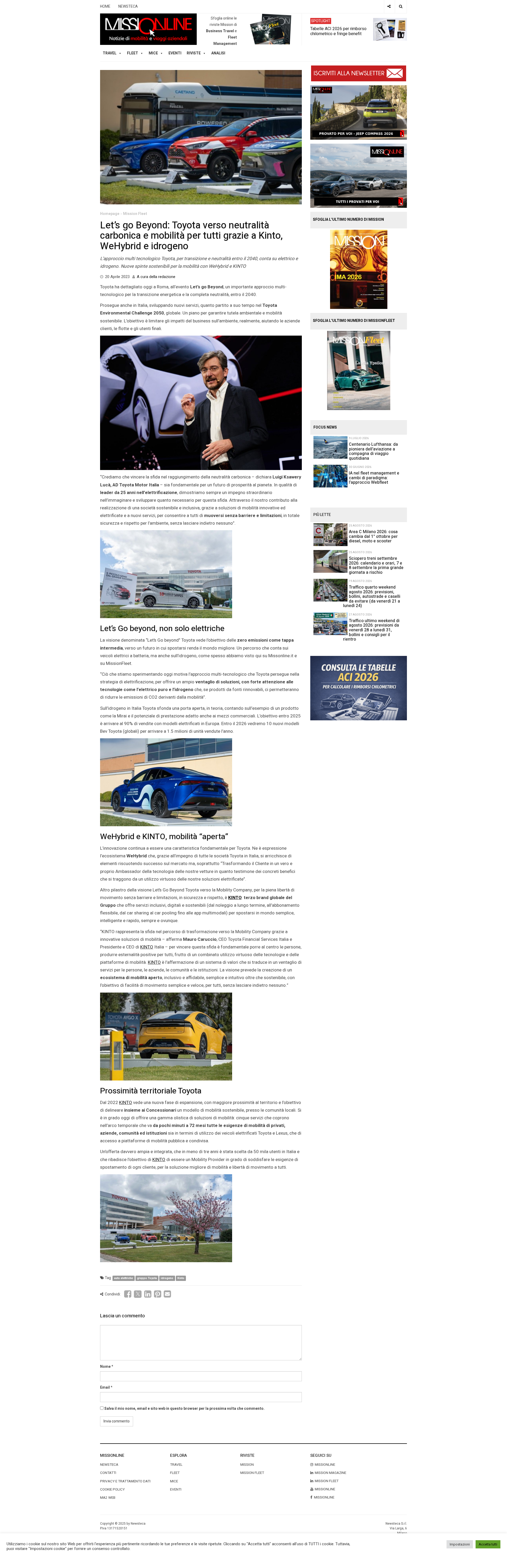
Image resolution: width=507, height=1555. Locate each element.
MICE (153, 53)
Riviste (194, 53)
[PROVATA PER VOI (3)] (358, 175)
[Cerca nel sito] (401, 6)
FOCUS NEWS (325, 427)
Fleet (175, 1473)
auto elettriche (123, 1278)
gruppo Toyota (147, 1278)
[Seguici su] (389, 6)
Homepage (109, 214)
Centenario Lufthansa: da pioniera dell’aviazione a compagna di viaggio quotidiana (373, 451)
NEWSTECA (128, 6)
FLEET (132, 53)
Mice (174, 1481)
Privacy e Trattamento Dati (125, 1481)
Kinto (180, 1278)
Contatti (108, 1473)
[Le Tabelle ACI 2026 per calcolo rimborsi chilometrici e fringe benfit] (358, 687)
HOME (105, 6)
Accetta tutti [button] (488, 1544)
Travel (176, 1464)
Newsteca (109, 1464)
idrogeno (167, 1278)
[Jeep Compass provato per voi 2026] (358, 112)
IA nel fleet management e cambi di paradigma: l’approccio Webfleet (374, 478)
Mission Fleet (135, 214)
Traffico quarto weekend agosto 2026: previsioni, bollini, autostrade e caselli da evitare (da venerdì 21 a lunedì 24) (371, 596)
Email (105, 1387)
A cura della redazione (156, 277)
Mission (247, 1464)
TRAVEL (109, 53)
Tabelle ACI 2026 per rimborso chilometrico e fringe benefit (338, 31)
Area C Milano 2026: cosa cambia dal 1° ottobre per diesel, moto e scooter (373, 536)
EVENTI (175, 1489)
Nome (105, 1366)
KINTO (235, 897)
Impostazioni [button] (460, 1544)
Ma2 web (107, 1497)
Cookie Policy (112, 1489)
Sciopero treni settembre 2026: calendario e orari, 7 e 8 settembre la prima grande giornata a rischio (376, 565)
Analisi (218, 53)
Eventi (174, 53)
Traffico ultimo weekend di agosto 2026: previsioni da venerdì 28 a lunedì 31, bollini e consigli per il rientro (371, 630)
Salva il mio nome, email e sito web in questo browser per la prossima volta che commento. (184, 1408)
